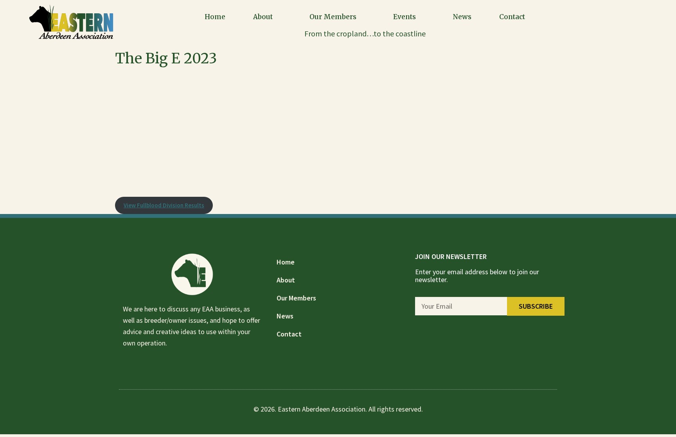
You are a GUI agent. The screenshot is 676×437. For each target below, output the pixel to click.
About (263, 17)
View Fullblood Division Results (164, 205)
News (462, 17)
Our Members (332, 17)
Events (404, 17)
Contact (512, 17)
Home (215, 17)
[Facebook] (637, 21)
